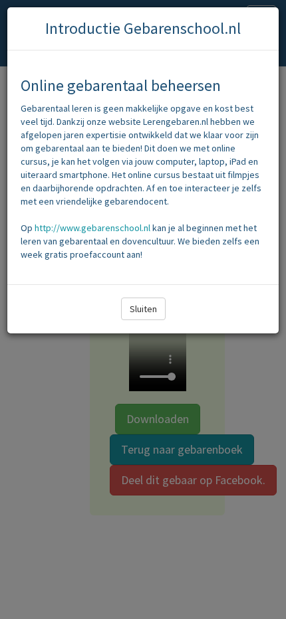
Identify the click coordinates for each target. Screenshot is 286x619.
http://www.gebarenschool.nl (92, 228)
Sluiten (143, 309)
